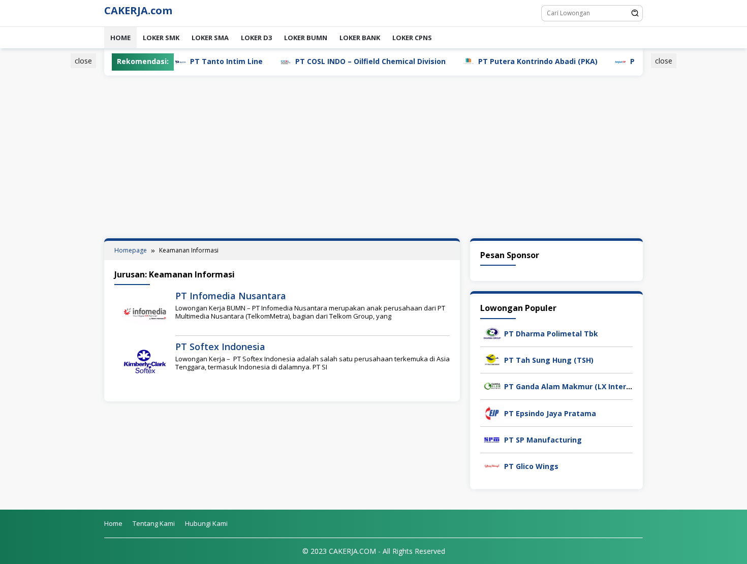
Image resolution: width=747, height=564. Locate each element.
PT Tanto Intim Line (201, 61)
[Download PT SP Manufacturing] (492, 439)
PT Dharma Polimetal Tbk (551, 333)
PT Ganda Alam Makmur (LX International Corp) (591, 386)
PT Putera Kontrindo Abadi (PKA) (512, 61)
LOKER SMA (210, 37)
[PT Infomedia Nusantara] (144, 312)
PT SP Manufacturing (543, 440)
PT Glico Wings (531, 466)
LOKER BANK (359, 37)
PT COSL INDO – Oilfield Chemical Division (345, 61)
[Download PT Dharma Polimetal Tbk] (492, 332)
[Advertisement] (55, 209)
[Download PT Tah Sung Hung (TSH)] (492, 359)
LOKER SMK (161, 37)
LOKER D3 (256, 37)
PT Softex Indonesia (220, 346)
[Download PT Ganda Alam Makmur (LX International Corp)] (492, 386)
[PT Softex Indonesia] (144, 363)
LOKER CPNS (412, 37)
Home (120, 37)
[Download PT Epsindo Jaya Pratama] (492, 412)
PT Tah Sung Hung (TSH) (549, 360)
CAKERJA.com (138, 10)
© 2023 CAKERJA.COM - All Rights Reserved (373, 551)
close (83, 61)
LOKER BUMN (305, 37)
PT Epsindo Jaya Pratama (550, 413)
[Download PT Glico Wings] (492, 465)
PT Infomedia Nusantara (230, 296)
